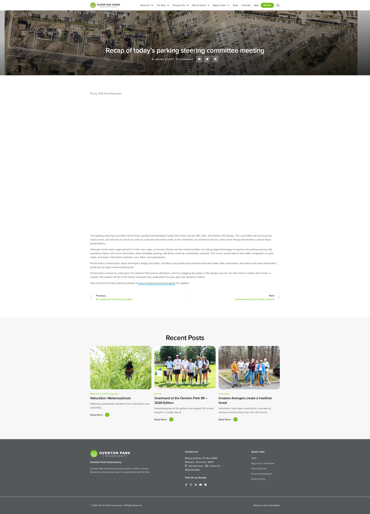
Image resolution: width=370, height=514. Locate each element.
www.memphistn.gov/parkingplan (156, 283)
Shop (235, 5)
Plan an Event (199, 5)
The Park (161, 5)
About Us (145, 5)
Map (256, 5)
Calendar (246, 5)
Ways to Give (219, 5)
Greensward (186, 59)
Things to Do (178, 5)
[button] (199, 59)
